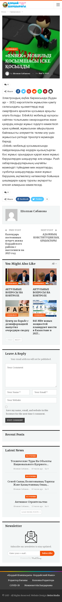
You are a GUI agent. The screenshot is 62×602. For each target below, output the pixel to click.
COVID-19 (15, 585)
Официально (11, 49)
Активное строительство (31, 501)
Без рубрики (31, 456)
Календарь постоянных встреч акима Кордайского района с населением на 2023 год (14, 244)
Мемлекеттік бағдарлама (38, 585)
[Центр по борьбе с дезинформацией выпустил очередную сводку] (17, 308)
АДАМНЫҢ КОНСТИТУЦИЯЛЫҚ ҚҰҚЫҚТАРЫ (46, 237)
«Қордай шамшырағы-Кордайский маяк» (31, 575)
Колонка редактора (43, 580)
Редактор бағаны (18, 580)
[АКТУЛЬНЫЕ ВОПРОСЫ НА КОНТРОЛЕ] (17, 276)
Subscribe (47, 553)
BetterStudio (53, 595)
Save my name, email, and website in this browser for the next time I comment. (27, 412)
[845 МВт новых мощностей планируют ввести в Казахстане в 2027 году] (45, 308)
